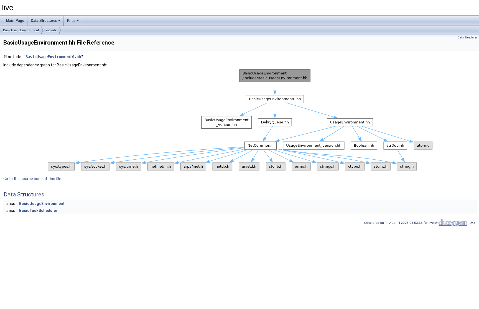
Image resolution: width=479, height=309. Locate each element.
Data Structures (44, 21)
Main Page (15, 21)
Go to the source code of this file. (32, 178)
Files (71, 21)
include (51, 30)
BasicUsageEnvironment (21, 30)
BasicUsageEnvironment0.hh (53, 56)
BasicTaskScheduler (38, 210)
